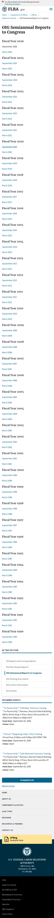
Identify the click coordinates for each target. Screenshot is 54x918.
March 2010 (7, 319)
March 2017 (7, 202)
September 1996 (9, 542)
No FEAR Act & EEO (9, 890)
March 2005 (7, 402)
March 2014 (7, 252)
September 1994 (9, 570)
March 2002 (7, 447)
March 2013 (7, 269)
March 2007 (7, 369)
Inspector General (9, 18)
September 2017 (9, 196)
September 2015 (9, 230)
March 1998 (7, 514)
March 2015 (7, 235)
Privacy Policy (7, 914)
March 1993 (7, 592)
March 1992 (7, 608)
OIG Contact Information (17, 685)
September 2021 (9, 130)
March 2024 (7, 85)
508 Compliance (8, 909)
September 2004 (9, 413)
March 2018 (7, 185)
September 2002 (9, 442)
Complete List (27, 780)
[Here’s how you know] (27, 3)
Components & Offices (19, 15)
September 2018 (9, 180)
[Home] (4, 9)
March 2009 (7, 335)
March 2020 (7, 152)
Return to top (8, 786)
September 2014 (9, 247)
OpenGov (5, 904)
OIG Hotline (11, 690)
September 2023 (9, 96)
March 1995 (7, 558)
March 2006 (7, 385)
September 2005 (9, 397)
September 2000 (9, 475)
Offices (34, 15)
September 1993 (9, 586)
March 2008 (7, 352)
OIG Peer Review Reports (17, 667)
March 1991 (7, 625)
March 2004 (7, 419)
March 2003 (7, 430)
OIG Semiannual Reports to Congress (24, 673)
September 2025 (9, 63)
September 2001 (9, 458)
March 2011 (7, 302)
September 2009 (9, 330)
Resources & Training (12, 824)
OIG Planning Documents (17, 679)
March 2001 (7, 464)
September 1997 (9, 525)
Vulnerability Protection (11, 899)
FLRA (16, 9)
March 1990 (7, 642)
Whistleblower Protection (12, 894)
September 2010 (9, 313)
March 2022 (7, 118)
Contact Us (7, 830)
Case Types (7, 811)
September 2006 (9, 380)
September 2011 (9, 297)
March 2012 (7, 285)
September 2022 (9, 113)
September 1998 (9, 508)
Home (4, 15)
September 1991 (9, 620)
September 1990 (9, 636)
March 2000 (7, 480)
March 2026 (7, 52)
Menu (50, 9)
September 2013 (9, 263)
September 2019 (9, 163)
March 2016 (7, 219)
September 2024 (9, 80)
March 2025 (7, 68)
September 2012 (9, 280)
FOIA (4, 880)
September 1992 (9, 603)
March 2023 (7, 102)
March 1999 (7, 497)
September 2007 (9, 363)
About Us (6, 799)
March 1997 (7, 530)
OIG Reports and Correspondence (21, 661)
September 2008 (9, 347)
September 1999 (9, 492)
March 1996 (7, 547)
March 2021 (7, 135)
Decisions (6, 817)
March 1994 (7, 575)
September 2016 (9, 213)
